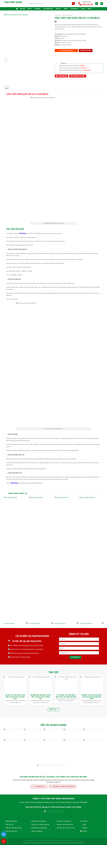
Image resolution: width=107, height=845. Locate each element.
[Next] (103, 562)
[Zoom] (6, 60)
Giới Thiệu (22, 8)
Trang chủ (57, 15)
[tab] (6, 88)
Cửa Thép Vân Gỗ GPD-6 (60, 623)
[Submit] (73, 3)
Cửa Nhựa (37, 8)
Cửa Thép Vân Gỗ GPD (9, 623)
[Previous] (4, 562)
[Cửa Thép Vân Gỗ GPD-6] (66, 559)
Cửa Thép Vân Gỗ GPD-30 (85, 623)
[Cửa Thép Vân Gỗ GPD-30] (91, 559)
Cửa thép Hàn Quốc (67, 15)
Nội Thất (58, 8)
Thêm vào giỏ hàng (85, 50)
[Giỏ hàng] (101, 3)
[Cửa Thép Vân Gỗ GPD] (15, 559)
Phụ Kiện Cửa (74, 8)
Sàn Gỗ (66, 8)
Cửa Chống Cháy (47, 8)
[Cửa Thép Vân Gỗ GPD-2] (41, 559)
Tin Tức (83, 8)
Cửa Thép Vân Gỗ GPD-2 (34, 623)
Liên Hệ (89, 8)
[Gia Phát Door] (15, 3)
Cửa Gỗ (29, 8)
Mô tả (6, 88)
